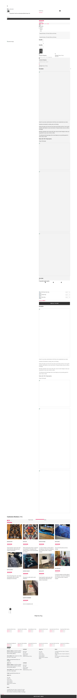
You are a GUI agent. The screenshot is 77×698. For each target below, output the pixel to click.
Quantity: (41, 39)
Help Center (25, 651)
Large (41, 30)
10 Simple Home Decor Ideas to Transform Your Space (16, 689)
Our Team (40, 651)
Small (41, 27)
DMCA (40, 658)
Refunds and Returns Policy (27, 656)
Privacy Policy (41, 653)
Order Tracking (25, 653)
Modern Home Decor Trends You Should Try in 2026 (15, 690)
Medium (41, 29)
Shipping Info (25, 668)
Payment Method (41, 656)
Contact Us (40, 652)
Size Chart (24, 652)
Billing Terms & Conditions (43, 657)
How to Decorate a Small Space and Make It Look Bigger (16, 691)
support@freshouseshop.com (15, 659)
